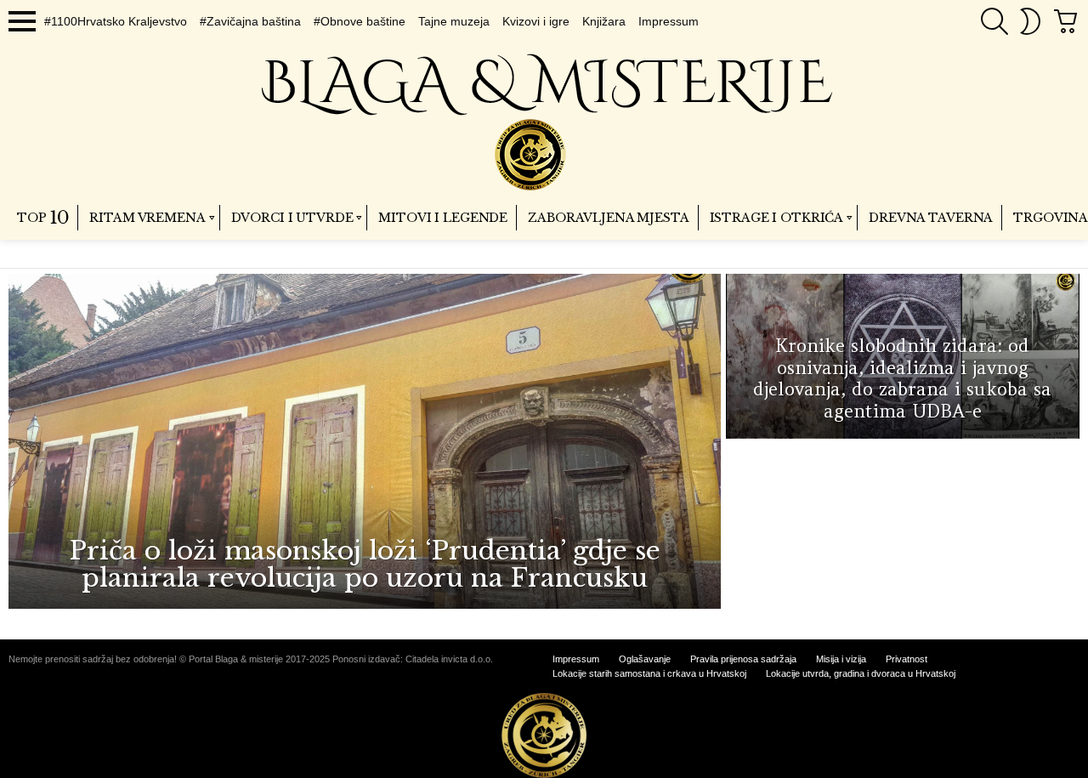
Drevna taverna (931, 217)
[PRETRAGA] (994, 21)
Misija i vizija (841, 659)
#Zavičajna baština (250, 21)
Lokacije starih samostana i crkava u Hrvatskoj (649, 673)
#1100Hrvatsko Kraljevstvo (115, 21)
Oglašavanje (645, 659)
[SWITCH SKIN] (1030, 21)
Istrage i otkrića (777, 217)
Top (43, 218)
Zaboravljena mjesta (608, 217)
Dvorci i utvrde (292, 217)
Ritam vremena (147, 217)
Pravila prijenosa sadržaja (743, 659)
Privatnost (906, 659)
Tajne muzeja (454, 21)
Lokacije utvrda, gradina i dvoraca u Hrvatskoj (860, 673)
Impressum (668, 21)
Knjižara (604, 21)
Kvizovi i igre (536, 21)
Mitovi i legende (442, 217)
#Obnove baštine (359, 21)
